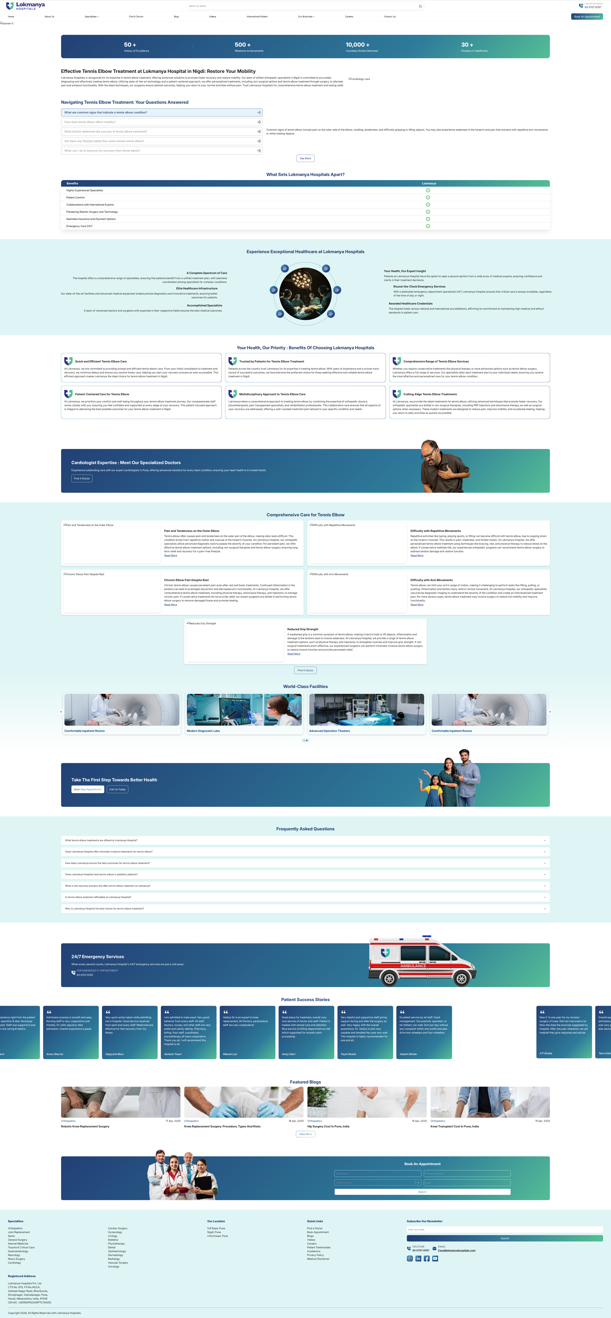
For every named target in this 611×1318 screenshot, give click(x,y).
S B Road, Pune (216, 1228)
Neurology (14, 1255)
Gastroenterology (18, 1251)
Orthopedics (15, 1228)
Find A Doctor (136, 16)
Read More (170, 555)
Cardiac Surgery (117, 1228)
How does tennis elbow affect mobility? (90, 122)
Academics (313, 1251)
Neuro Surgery (16, 1258)
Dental (112, 1247)
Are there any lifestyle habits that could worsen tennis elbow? (104, 141)
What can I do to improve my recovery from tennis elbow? (102, 150)
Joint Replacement (19, 1232)
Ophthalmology (117, 1251)
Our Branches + (306, 16)
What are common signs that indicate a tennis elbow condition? (105, 112)
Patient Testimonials (318, 1247)
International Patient (257, 16)
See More (305, 158)
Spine (11, 1235)
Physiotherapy (116, 1243)
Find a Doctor (315, 1228)
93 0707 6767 (593, 7)
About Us (49, 16)
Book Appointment (318, 1232)
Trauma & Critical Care (21, 1247)
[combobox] (336, 1182)
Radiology (114, 1258)
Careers (349, 16)
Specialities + (91, 16)
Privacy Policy (315, 1255)
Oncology (113, 1266)
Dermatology (115, 1255)
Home (11, 16)
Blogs (310, 1235)
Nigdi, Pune (214, 1232)
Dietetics (113, 1239)
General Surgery (17, 1239)
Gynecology (115, 1232)
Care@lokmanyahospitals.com (456, 1250)
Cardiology (14, 1262)
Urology (112, 1235)
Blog (176, 16)
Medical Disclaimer (318, 1258)
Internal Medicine (18, 1243)
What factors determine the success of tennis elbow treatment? (105, 131)
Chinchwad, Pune (217, 1235)
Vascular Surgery (118, 1262)
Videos (212, 16)
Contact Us (390, 16)
